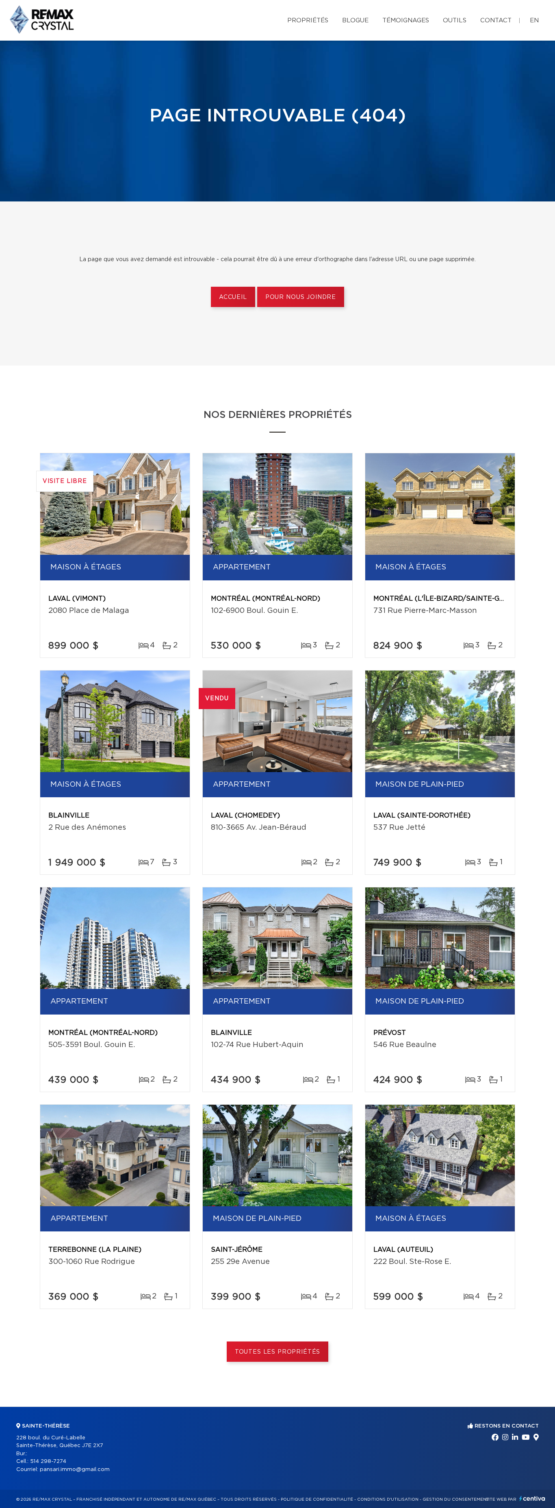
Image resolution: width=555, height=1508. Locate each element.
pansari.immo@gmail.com (75, 1469)
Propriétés (307, 20)
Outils (454, 20)
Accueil (233, 297)
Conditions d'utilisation (387, 1499)
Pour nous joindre (300, 297)
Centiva (532, 1498)
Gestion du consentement (456, 1499)
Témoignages (405, 20)
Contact (496, 20)
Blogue (355, 20)
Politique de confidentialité (317, 1499)
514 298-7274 (48, 1461)
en (534, 20)
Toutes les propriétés (278, 1352)
